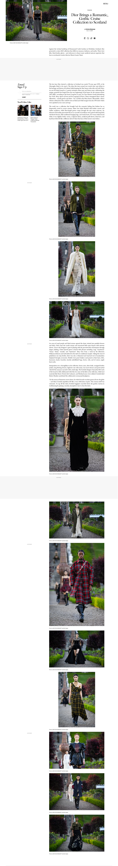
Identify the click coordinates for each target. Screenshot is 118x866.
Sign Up (22, 86)
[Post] (88, 38)
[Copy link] (91, 38)
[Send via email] (94, 38)
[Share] (85, 38)
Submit (24, 97)
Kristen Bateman (90, 29)
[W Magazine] (12, 6)
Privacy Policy (28, 94)
